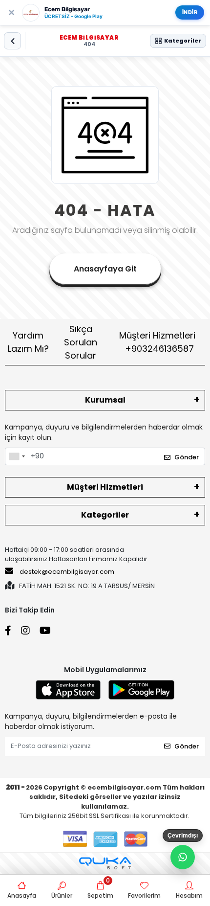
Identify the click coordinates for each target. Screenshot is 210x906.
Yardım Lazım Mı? (28, 342)
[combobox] (16, 456)
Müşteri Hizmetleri (157, 342)
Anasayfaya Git (105, 268)
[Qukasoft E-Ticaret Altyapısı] (105, 863)
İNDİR (190, 12)
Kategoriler (105, 515)
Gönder (186, 457)
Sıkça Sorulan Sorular (80, 342)
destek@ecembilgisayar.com (67, 571)
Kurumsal (105, 400)
